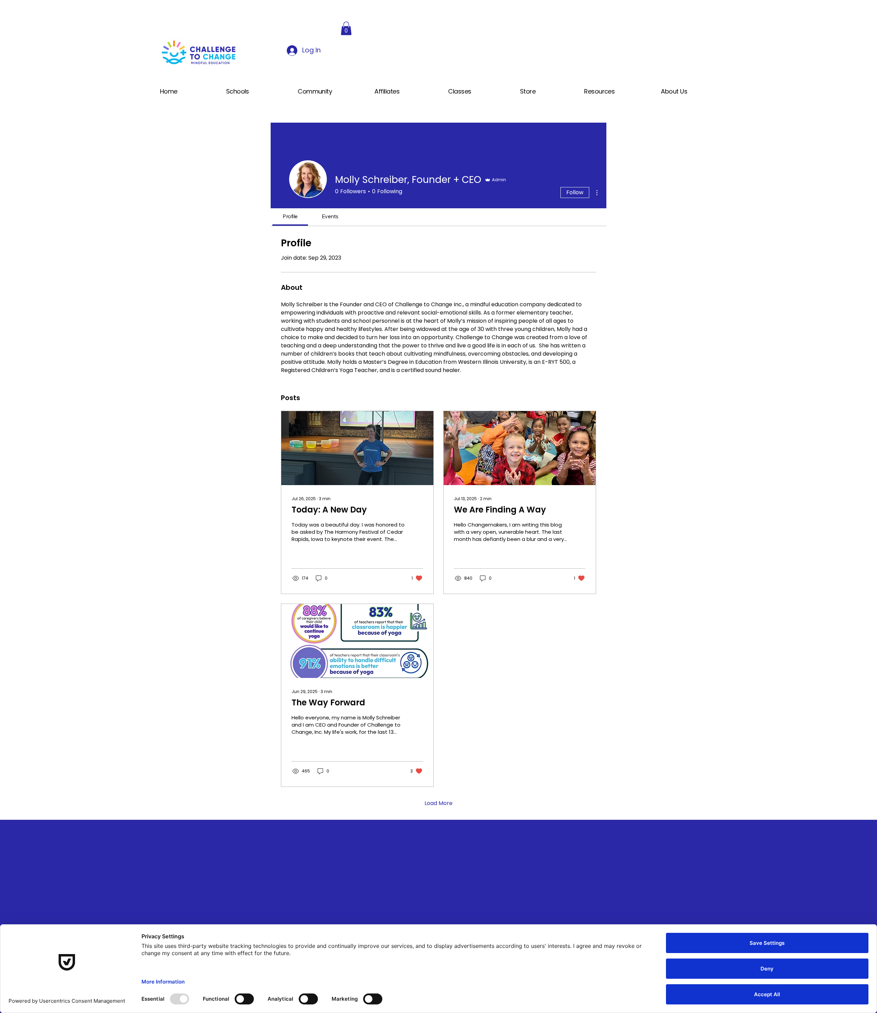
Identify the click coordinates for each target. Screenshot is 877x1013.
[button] (346, 28)
